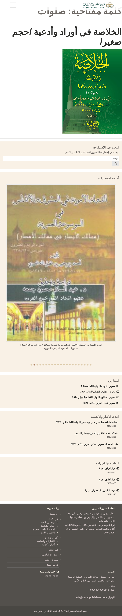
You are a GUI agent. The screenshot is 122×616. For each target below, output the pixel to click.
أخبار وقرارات (51, 537)
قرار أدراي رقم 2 (107, 468)
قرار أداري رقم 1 (107, 479)
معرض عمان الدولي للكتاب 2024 (99, 403)
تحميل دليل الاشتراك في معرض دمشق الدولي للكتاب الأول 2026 (87, 422)
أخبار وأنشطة (48, 544)
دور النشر (53, 549)
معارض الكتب (51, 559)
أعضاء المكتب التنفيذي (43, 529)
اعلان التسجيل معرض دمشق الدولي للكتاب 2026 (95, 444)
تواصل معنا (52, 565)
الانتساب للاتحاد (47, 532)
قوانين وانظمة (48, 526)
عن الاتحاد (53, 519)
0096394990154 (99, 589)
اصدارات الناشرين (49, 554)
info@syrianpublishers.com (91, 597)
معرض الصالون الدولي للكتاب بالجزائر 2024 (93, 397)
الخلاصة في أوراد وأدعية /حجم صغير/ (67, 37)
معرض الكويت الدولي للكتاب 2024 (98, 386)
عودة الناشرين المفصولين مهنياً (100, 490)
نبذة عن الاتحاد (48, 522)
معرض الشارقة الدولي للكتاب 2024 (97, 391)
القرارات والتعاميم (46, 541)
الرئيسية (54, 514)
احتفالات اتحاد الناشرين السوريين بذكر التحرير (97, 433)
